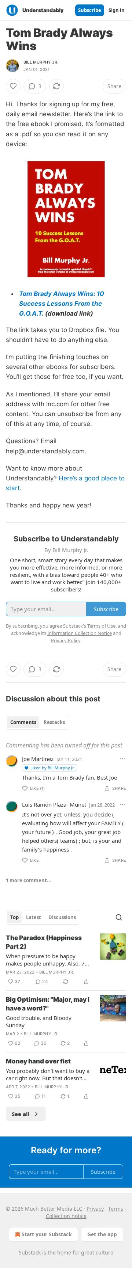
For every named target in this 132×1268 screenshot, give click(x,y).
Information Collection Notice (79, 633)
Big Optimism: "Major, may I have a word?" (47, 1004)
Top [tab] (14, 917)
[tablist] (37, 722)
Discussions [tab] (62, 917)
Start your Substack (47, 1234)
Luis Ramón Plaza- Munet (54, 804)
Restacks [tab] (54, 722)
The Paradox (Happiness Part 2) (44, 942)
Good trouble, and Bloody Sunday (39, 1021)
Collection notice (66, 1215)
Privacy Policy (65, 640)
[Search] (118, 917)
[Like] (13, 86)
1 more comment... (28, 880)
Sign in (117, 10)
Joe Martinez (38, 758)
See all (21, 1113)
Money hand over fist (38, 1061)
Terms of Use (101, 625)
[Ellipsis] (122, 759)
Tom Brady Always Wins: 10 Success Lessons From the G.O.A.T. (61, 303)
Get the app (102, 1234)
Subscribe (89, 10)
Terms (115, 1208)
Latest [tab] (33, 917)
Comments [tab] (23, 722)
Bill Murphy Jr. (40, 62)
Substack (30, 1252)
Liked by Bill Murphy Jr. (52, 767)
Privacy (95, 1208)
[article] (66, 959)
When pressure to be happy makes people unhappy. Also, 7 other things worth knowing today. (45, 959)
